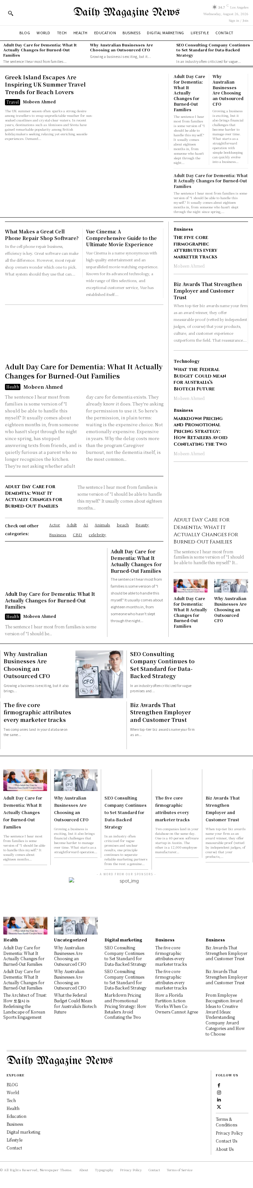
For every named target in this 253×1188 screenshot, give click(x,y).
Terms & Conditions (226, 1121)
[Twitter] (219, 1106)
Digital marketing (123, 940)
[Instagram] (219, 1092)
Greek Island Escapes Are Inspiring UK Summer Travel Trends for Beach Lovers (45, 84)
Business (183, 229)
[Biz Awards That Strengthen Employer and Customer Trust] (226, 725)
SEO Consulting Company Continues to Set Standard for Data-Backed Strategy (213, 50)
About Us (225, 1149)
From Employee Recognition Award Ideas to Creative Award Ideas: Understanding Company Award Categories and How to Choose (225, 1014)
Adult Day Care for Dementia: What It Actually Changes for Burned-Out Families (40, 50)
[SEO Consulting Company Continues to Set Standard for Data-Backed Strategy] (226, 674)
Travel (12, 102)
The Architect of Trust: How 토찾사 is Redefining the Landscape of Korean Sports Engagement (25, 1006)
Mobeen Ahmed (39, 101)
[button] (10, 13)
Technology (187, 361)
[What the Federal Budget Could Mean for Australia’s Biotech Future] (240, 366)
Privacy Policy (229, 1133)
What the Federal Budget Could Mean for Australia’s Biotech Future (200, 379)
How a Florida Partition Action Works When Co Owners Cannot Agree (176, 1003)
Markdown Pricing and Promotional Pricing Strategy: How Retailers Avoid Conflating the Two (201, 431)
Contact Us (226, 1141)
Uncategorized (70, 940)
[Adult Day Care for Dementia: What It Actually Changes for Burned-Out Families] (84, 335)
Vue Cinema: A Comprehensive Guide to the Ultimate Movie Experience (121, 238)
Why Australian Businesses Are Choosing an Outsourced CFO (121, 47)
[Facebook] (219, 1084)
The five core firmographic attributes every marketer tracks (195, 247)
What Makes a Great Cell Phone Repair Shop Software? (42, 234)
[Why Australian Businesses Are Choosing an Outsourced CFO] (231, 586)
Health (12, 386)
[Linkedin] (219, 1099)
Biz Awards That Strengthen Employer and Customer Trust (208, 290)
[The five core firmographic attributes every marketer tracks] (240, 234)
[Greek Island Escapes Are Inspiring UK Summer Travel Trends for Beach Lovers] (131, 112)
